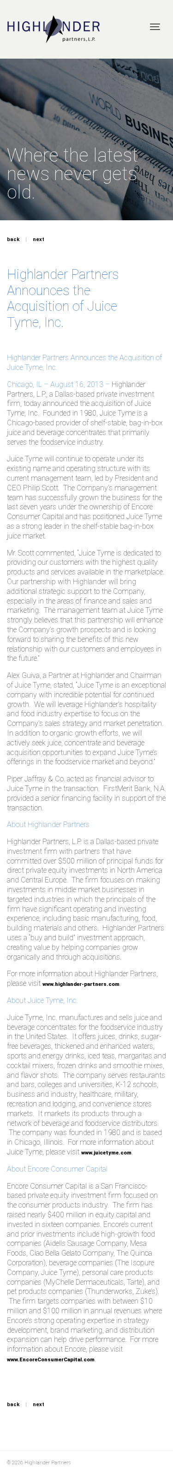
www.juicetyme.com (106, 1153)
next (38, 239)
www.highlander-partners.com (80, 984)
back (13, 239)
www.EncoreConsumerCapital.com (51, 1360)
